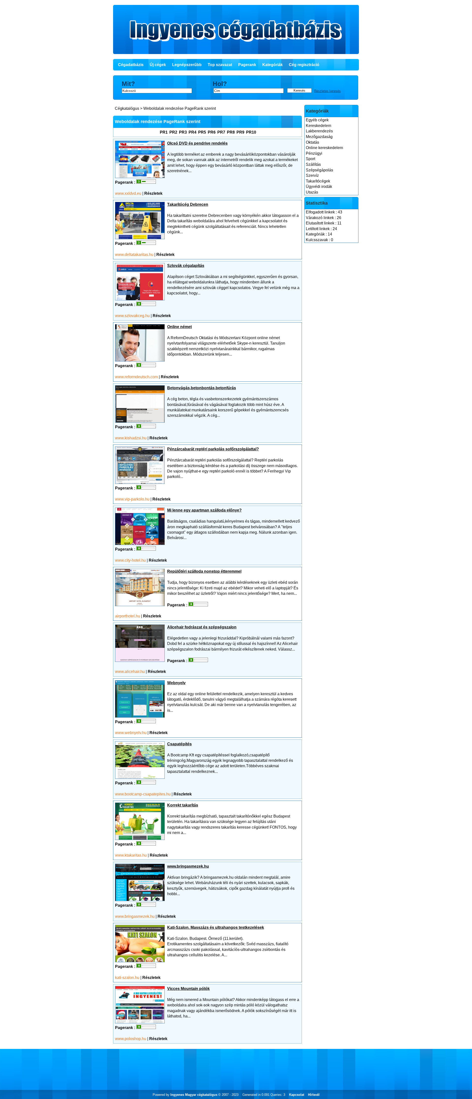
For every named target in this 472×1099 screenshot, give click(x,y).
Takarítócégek (318, 181)
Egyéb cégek (317, 120)
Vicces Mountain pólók (188, 989)
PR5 (202, 132)
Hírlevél (314, 1095)
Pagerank (247, 65)
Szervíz (312, 175)
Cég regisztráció (304, 65)
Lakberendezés (319, 131)
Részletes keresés (327, 91)
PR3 (183, 132)
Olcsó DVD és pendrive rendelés (197, 143)
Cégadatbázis (131, 65)
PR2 (173, 132)
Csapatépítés (179, 744)
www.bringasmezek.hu (188, 866)
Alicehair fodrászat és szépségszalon (201, 627)
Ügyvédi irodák (319, 186)
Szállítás (313, 164)
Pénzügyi (314, 153)
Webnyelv (176, 683)
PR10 (251, 132)
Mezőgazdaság (319, 137)
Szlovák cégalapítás (185, 266)
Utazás (312, 192)
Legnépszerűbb (187, 65)
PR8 (231, 132)
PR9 (240, 132)
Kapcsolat (296, 1095)
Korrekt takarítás (182, 805)
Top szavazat (220, 65)
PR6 (212, 132)
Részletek (153, 193)
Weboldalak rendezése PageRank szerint (179, 108)
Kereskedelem (318, 126)
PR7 (221, 132)
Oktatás (312, 142)
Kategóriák (272, 65)
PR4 (192, 132)
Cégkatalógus (127, 108)
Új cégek (158, 65)
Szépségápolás (319, 170)
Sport (310, 159)
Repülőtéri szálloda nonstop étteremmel (204, 571)
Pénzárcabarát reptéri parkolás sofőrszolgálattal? (213, 449)
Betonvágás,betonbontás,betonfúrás (201, 388)
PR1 (164, 132)
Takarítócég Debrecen (187, 204)
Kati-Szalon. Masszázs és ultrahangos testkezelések (215, 927)
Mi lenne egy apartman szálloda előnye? (204, 510)
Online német (179, 327)
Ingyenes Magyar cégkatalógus (193, 1095)
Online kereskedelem (324, 148)
